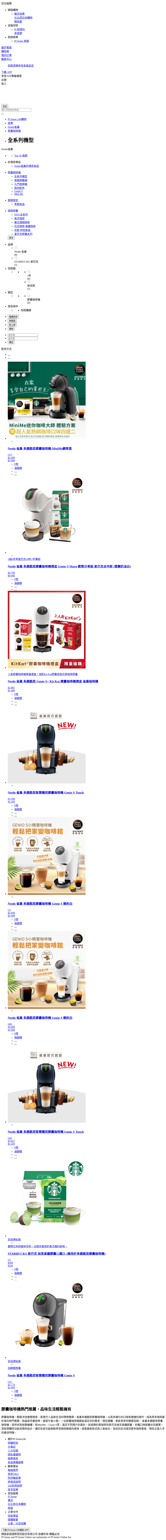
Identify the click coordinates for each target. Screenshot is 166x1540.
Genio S (18, 191)
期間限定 (13, 200)
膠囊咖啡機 (14, 172)
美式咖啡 (19, 218)
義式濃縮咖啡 (22, 222)
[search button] (2, 113)
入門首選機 (20, 184)
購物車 (5, 51)
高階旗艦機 (20, 180)
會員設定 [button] (28, 65)
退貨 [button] (20, 65)
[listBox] (83, 349)
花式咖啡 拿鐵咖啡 (25, 226)
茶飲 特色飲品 (22, 230)
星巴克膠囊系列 (23, 234)
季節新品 (19, 204)
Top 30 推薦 (20, 155)
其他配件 (19, 188)
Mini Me (18, 194)
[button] (83, 22)
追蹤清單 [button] (13, 65)
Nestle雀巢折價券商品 (26, 166)
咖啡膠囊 (13, 210)
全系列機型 (20, 176)
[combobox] (83, 110)
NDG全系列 (21, 214)
